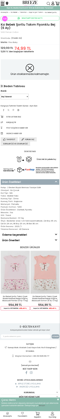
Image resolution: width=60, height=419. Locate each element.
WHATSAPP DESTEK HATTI (31, 18)
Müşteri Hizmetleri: (32, 356)
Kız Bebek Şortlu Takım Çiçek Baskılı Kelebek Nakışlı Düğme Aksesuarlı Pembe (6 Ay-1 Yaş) (15, 298)
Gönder (55, 336)
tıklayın (42, 405)
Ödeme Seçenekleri (14, 234)
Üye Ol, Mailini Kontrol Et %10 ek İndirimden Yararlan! (30, 8)
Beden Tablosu (14, 86)
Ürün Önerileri (11, 240)
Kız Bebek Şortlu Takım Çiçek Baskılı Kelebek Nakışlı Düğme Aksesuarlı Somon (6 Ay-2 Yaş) (45, 298)
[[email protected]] (30, 361)
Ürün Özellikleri (11, 182)
